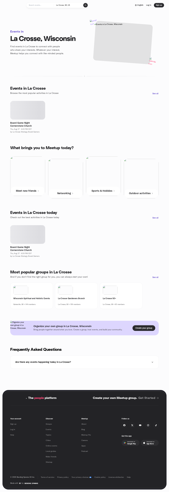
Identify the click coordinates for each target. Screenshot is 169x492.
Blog (83, 429)
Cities (48, 440)
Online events (51, 446)
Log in (12, 429)
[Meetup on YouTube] (140, 425)
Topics (48, 435)
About (83, 424)
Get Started (146, 398)
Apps (83, 446)
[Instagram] (148, 425)
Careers (84, 440)
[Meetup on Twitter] (132, 425)
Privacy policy (63, 477)
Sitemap (49, 462)
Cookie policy (100, 477)
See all (155, 94)
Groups (49, 424)
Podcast (84, 451)
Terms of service (47, 477)
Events (48, 429)
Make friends (51, 457)
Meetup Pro (86, 435)
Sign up (13, 424)
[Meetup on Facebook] (124, 425)
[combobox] (68, 5)
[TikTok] (156, 425)
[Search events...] (85, 5)
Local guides (51, 451)
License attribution (116, 477)
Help (12, 435)
